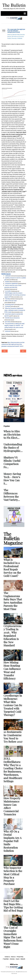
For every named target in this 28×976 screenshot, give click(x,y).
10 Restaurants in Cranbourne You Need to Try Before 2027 (13, 736)
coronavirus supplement (14, 121)
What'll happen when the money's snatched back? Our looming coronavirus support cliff (13, 134)
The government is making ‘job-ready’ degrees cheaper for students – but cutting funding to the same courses (14, 325)
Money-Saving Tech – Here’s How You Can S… (12, 478)
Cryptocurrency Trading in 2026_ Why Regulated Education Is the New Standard (13, 635)
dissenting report (5, 172)
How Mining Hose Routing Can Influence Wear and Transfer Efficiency (12, 670)
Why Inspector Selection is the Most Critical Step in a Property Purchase (13, 876)
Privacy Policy (20, 956)
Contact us (7, 956)
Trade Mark (6, 959)
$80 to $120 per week (11, 300)
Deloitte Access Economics (8, 218)
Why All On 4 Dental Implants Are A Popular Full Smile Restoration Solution (13, 840)
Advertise (12, 959)
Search (17, 959)
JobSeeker (6, 50)
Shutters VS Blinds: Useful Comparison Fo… (12, 462)
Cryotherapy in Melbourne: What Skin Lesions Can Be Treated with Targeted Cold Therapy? (13, 705)
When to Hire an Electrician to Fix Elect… (12, 434)
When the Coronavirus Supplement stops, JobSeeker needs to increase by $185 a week (14, 310)
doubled (21, 115)
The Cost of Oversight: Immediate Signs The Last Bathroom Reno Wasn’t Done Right (13, 937)
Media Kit (23, 959)
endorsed (18, 258)
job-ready (16, 228)
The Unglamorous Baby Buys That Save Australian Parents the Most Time (13, 601)
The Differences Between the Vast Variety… (12, 494)
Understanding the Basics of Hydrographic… (13, 447)
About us (13, 956)
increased (19, 176)
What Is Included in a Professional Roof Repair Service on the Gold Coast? (12, 567)
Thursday (18, 138)
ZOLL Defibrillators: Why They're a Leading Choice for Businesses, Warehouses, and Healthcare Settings (13, 770)
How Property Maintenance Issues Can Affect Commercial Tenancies (12, 806)
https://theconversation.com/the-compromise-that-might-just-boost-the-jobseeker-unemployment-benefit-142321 (13, 344)
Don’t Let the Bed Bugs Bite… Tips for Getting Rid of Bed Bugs (13, 905)
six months (21, 128)
